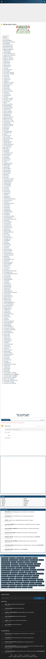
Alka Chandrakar (5, 557)
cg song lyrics (33, 581)
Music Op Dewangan (6, 573)
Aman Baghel (13, 557)
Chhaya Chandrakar (34, 559)
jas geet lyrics (39, 583)
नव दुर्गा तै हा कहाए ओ (7, 52)
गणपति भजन (19, 587)
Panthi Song (5, 575)
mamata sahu (13, 585)
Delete (9, 432)
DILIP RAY (41, 559)
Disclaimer (33, 655)
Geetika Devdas (14, 563)
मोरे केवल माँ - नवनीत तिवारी (8, 58)
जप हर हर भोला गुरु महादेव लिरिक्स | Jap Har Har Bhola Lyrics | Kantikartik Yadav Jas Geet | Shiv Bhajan (22, 524)
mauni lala (19, 585)
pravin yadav (42, 585)
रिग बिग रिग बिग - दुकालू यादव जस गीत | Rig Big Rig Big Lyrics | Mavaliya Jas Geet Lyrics (19, 641)
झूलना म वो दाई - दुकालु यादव (9, 379)
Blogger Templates (17, 656)
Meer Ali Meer (33, 569)
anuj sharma (27, 581)
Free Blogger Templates (32, 656)
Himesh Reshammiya (6, 565)
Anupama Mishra (20, 557)
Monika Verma (28, 571)
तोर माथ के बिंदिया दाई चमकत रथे (9, 53)
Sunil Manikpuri (19, 579)
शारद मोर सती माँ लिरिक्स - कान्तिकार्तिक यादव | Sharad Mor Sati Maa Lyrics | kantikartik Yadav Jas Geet (22, 528)
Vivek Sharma (14, 581)
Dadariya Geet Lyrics (6, 561)
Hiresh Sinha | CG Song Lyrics (34, 565)
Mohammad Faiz (15, 571)
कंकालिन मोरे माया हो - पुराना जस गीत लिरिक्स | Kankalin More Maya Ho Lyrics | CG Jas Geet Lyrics (21, 541)
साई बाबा (31, 587)
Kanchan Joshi (19, 567)
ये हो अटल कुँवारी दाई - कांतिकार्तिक (10, 373)
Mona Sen (22, 571)
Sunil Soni (26, 579)
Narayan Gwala (14, 573)
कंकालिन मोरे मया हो (7, 62)
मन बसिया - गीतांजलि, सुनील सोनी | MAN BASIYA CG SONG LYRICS (15, 616)
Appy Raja (35, 557)
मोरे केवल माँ (5, 37)
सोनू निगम (3, 505)
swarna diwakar (12, 587)
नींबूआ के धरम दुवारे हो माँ (8, 49)
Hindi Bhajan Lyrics (15, 565)
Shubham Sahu (5, 579)
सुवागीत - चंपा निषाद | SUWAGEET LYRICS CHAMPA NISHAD (15, 604)
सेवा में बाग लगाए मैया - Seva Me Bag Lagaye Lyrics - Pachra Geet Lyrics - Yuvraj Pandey (19, 511)
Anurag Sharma (28, 557)
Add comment (7, 437)
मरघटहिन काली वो (6, 61)
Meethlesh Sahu (41, 569)
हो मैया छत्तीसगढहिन (6, 43)
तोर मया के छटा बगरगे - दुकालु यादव (10, 377)
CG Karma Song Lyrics (14, 559)
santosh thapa (5, 587)
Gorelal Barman (30, 563)
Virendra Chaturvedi (6, 581)
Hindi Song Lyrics (24, 565)
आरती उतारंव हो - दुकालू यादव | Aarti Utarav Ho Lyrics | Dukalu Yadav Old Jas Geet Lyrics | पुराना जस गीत (22, 536)
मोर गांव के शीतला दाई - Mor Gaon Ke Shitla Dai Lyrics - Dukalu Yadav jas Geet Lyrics (19, 516)
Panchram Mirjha (40, 573)
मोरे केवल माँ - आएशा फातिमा (8, 59)
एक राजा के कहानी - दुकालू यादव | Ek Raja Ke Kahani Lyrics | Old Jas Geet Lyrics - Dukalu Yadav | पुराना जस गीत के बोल (24, 545)
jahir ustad (32, 583)
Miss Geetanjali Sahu (6, 571)
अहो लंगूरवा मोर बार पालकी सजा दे (9, 55)
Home (11, 655)
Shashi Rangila (19, 577)
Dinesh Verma (34, 561)
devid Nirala (12, 583)
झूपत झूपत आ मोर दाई (7, 65)
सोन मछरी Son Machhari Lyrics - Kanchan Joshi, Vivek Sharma (16, 620)
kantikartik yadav (5, 585)
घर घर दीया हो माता (7, 66)
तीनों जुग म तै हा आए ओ (7, 56)
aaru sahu (20, 581)
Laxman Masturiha (16, 569)
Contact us (20, 655)
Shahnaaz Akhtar (5, 577)
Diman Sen (27, 561)
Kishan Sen (33, 567)
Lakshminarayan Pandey (7, 569)
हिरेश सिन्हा (25, 505)
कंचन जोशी (3, 498)
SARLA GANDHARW (28, 575)
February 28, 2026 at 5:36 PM (39, 426)
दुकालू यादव (3, 500)
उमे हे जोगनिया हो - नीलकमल (9, 381)
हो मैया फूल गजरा (6, 36)
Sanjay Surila (36, 575)
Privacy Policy (27, 655)
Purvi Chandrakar (12, 575)
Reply (6, 432)
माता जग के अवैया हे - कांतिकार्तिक (10, 376)
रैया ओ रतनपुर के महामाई (7, 69)
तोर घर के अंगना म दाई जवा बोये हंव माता (11, 380)
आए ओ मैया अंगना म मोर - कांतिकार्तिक (11, 374)
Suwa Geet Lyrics (33, 579)
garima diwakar (25, 583)
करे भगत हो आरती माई (7, 40)
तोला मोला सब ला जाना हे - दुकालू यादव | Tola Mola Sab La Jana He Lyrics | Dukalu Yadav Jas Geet (21, 532)
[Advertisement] (23, 13)
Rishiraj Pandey (19, 575)
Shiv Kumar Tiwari (27, 577)
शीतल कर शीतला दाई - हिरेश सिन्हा (9, 42)
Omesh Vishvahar (32, 573)
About (15, 655)
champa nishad (41, 581)
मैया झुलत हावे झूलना (7, 51)
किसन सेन (25, 498)
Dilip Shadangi (21, 561)
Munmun (34, 571)
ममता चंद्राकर (26, 503)
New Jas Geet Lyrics (23, 414)
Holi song (4, 567)
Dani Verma (14, 561)
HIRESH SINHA (37, 563)
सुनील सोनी (3, 503)
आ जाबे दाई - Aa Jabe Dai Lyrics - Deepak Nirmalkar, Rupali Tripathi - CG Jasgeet (19, 520)
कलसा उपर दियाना (6, 71)
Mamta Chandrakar (25, 569)
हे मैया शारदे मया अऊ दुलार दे (8, 48)
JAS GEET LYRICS (23, 416)
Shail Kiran (12, 577)
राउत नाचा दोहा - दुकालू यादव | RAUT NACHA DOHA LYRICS (14, 608)
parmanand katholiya (33, 585)
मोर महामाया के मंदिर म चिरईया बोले (10, 383)
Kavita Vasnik (26, 567)
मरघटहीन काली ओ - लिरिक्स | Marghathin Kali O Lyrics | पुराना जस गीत (16, 549)
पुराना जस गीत (25, 587)
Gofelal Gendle (22, 563)
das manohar (5, 583)
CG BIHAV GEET (5, 559)
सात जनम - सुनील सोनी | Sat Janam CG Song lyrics (13, 624)
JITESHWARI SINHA (11, 567)
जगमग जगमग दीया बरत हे (8, 46)
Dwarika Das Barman (6, 563)
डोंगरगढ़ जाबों (5, 68)
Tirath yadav (40, 579)
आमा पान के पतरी (6, 64)
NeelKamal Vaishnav (23, 573)
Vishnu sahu (7, 426)
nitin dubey (25, 585)
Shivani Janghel (35, 577)
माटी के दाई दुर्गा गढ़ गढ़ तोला (8, 45)
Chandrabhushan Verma (24, 559)
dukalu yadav (18, 583)
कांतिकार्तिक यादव (26, 500)
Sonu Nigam (12, 579)
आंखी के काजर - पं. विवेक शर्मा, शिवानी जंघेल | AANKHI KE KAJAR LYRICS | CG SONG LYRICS (19, 612)
